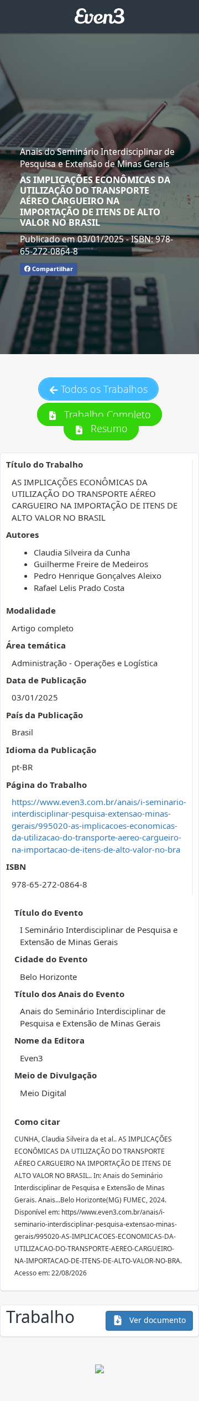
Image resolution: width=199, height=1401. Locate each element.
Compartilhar (51, 268)
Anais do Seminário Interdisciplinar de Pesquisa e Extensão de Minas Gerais (97, 158)
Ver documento (156, 1320)
